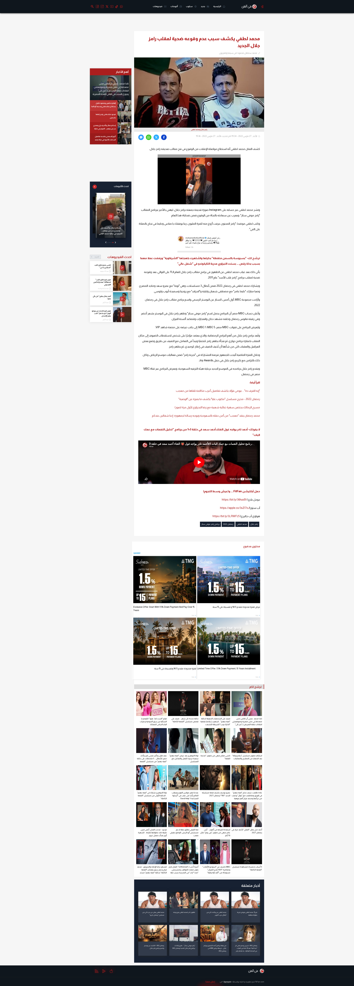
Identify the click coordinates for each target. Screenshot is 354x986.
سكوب (189, 6)
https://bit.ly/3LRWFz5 (226, 516)
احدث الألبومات (121, 186)
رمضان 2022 (228, 524)
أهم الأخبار (122, 71)
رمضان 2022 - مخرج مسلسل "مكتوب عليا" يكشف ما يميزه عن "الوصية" (219, 399)
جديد (203, 6)
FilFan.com (259, 982)
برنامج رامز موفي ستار (210, 524)
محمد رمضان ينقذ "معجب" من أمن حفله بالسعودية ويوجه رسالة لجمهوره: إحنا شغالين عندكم (206, 415)
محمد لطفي (242, 524)
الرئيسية (217, 6)
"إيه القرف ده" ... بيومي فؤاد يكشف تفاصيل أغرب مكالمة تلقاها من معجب (218, 390)
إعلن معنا (210, 981)
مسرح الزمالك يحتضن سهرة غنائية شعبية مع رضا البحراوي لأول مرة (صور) (217, 407)
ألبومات (174, 6)
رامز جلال (254, 524)
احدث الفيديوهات (112, 257)
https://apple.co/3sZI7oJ (234, 507)
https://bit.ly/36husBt (234, 499)
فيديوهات (158, 6)
